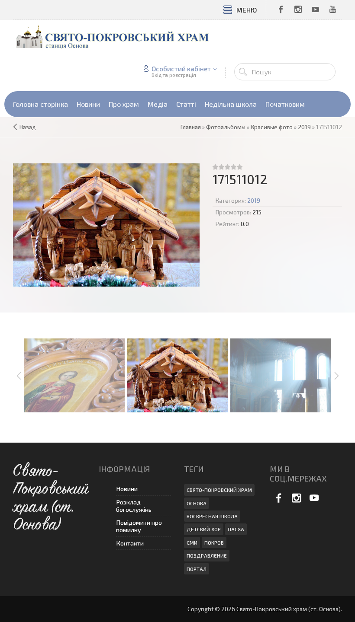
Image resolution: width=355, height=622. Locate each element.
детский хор (204, 529)
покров (214, 542)
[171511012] (106, 225)
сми (192, 542)
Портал (197, 569)
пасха (236, 529)
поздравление (207, 555)
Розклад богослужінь (134, 505)
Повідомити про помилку (139, 526)
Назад (27, 127)
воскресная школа (212, 516)
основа (197, 503)
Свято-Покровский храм (219, 490)
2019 (253, 200)
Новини (127, 488)
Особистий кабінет (181, 69)
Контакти (130, 543)
